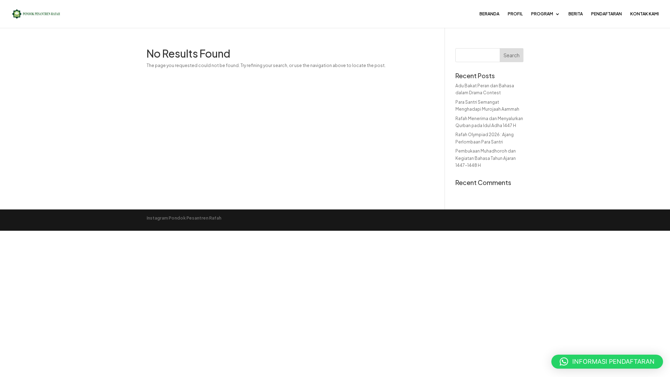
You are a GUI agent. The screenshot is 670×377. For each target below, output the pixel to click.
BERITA (575, 14)
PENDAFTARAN (606, 14)
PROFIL (515, 14)
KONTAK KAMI (644, 14)
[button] (607, 362)
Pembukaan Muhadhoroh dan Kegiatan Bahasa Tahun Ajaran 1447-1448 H (485, 158)
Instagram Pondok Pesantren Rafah (184, 218)
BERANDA (489, 14)
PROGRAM (542, 14)
